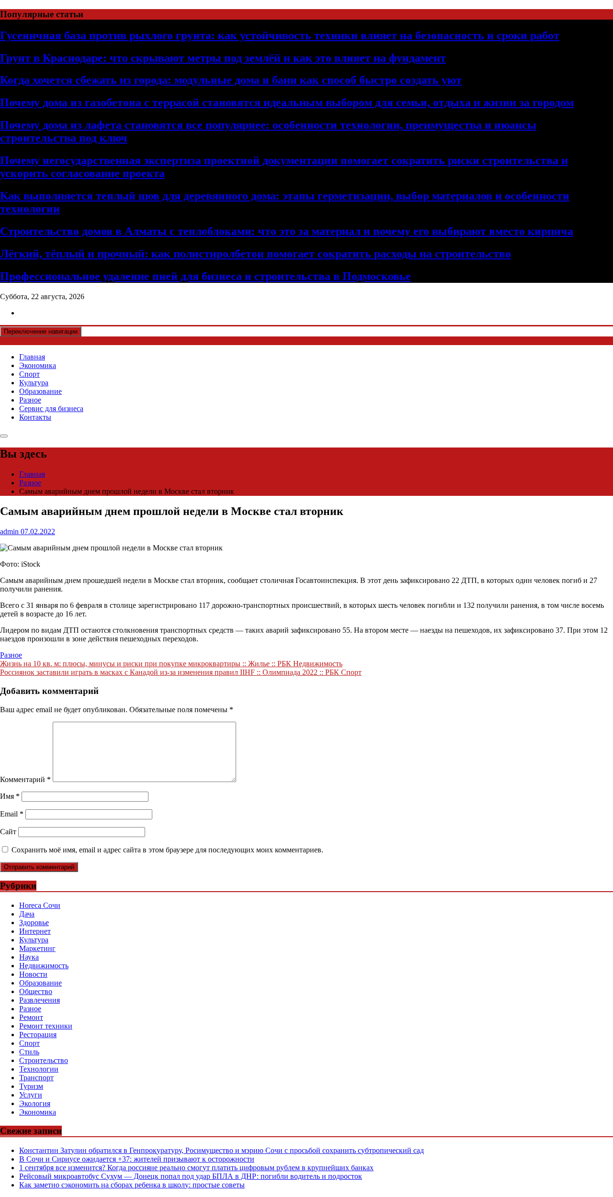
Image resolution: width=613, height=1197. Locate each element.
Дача (26, 914)
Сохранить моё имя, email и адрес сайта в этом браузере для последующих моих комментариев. (167, 850)
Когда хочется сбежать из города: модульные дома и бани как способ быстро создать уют (231, 80)
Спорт (29, 374)
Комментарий (25, 779)
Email (11, 814)
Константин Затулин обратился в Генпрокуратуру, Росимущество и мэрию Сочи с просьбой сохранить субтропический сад (221, 1150)
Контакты (35, 417)
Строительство (43, 1060)
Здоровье (34, 922)
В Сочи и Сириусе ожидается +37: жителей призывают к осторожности (136, 1159)
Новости (33, 974)
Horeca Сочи (39, 905)
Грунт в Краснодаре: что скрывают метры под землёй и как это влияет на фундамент (223, 58)
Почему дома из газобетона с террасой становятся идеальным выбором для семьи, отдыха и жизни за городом (287, 102)
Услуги (30, 1095)
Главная (32, 357)
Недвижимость (43, 966)
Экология (34, 1103)
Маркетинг (37, 948)
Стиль (29, 1052)
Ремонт (31, 1017)
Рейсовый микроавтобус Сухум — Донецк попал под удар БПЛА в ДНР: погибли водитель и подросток (190, 1176)
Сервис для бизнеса (51, 408)
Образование (40, 391)
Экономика (37, 365)
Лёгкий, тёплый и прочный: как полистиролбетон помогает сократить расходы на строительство (255, 253)
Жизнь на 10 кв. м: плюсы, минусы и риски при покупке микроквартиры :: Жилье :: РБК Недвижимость (171, 664)
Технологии (38, 1069)
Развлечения (39, 1000)
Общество (35, 991)
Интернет (35, 931)
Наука (29, 957)
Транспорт (36, 1078)
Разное (30, 400)
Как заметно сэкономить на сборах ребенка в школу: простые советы (132, 1185)
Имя (10, 796)
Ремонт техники (45, 1026)
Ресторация (38, 1034)
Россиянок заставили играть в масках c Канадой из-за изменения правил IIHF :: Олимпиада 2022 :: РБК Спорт (181, 672)
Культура (33, 383)
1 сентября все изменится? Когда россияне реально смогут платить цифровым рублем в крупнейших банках (196, 1167)
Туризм (31, 1086)
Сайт (8, 832)
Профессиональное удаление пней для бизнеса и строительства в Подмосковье (205, 276)
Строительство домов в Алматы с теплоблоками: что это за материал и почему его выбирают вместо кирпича (286, 231)
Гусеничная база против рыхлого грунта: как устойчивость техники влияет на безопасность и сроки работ (279, 35)
